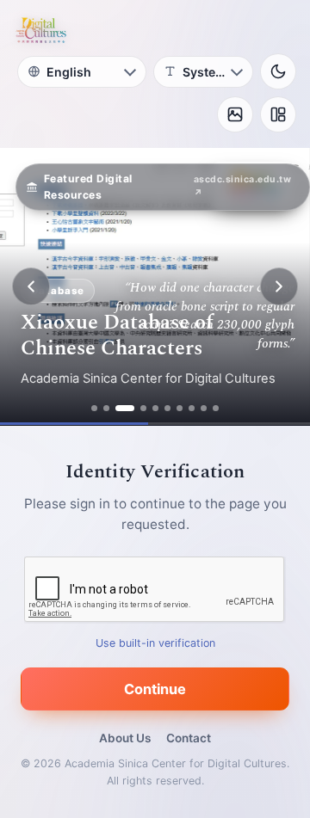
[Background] (235, 114)
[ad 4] (143, 408)
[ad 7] (180, 408)
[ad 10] (216, 408)
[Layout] (278, 114)
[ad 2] (106, 408)
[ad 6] (167, 408)
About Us (125, 738)
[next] (279, 286)
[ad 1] (94, 408)
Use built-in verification (155, 643)
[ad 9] (204, 408)
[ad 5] (155, 408)
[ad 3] (124, 408)
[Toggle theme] (278, 71)
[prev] (31, 286)
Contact (188, 738)
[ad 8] (192, 408)
